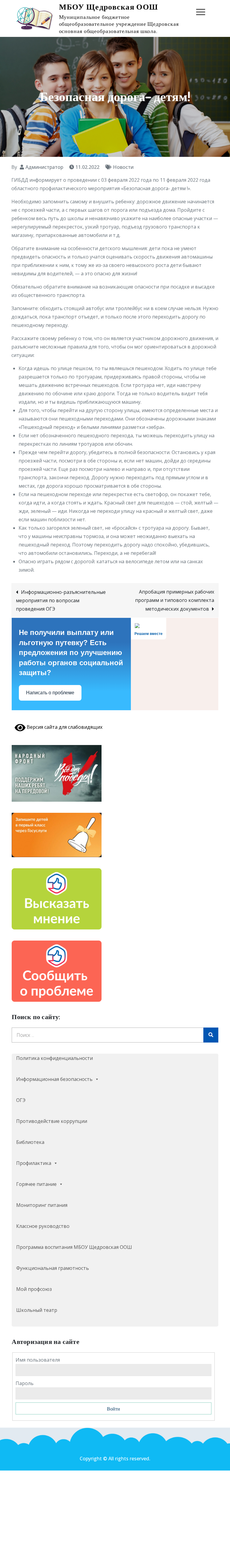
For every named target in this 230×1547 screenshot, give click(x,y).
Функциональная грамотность (52, 1268)
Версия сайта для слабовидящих (63, 727)
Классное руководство (42, 1226)
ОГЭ (20, 1100)
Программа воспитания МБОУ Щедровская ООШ (74, 1247)
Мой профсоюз (34, 1289)
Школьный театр (36, 1310)
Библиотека (30, 1142)
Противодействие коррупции (51, 1121)
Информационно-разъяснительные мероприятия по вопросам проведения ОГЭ (61, 600)
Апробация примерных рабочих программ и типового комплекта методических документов (174, 600)
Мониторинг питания (41, 1205)
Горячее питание (36, 1184)
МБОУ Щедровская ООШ (108, 7)
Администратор (44, 167)
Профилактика (33, 1163)
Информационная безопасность (54, 1079)
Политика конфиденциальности (54, 1058)
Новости (123, 167)
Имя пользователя (38, 1360)
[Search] (210, 1035)
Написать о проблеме (50, 692)
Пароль (25, 1383)
